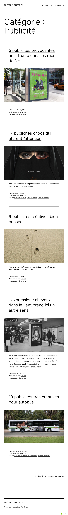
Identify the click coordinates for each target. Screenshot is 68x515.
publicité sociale (32, 197)
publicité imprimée (20, 114)
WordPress (24, 507)
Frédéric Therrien (14, 5)
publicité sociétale (43, 197)
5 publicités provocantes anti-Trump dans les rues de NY (32, 55)
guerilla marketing (20, 456)
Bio (51, 5)
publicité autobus (31, 456)
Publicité (23, 112)
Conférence (59, 5)
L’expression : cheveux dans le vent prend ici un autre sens (32, 305)
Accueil (45, 5)
